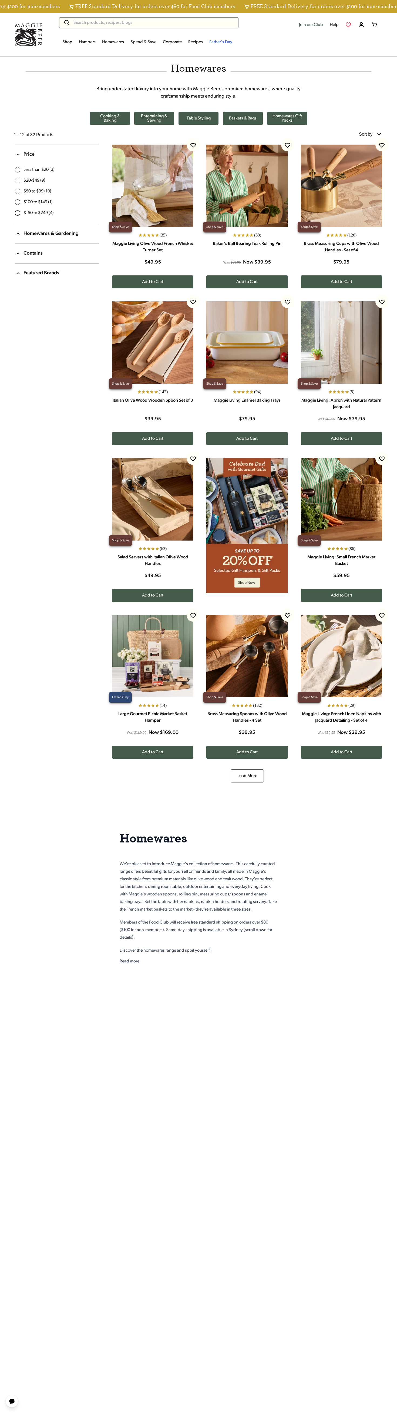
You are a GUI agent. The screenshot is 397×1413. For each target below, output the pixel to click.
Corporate (172, 42)
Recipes (195, 42)
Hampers (87, 42)
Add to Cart (152, 282)
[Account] (361, 25)
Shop (67, 42)
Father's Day (220, 42)
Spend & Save (143, 42)
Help (334, 25)
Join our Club (311, 25)
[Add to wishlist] (193, 144)
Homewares (113, 42)
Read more (129, 961)
